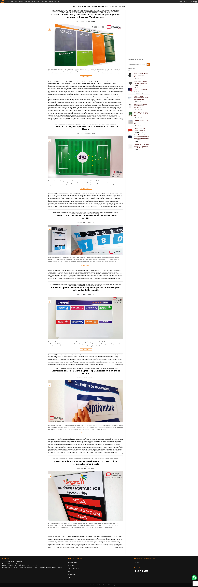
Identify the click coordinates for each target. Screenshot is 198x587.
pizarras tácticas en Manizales (55, 200)
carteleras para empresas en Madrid (99, 99)
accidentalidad (67, 272)
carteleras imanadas (102, 359)
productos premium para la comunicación (89, 116)
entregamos (66, 112)
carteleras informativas (88, 11)
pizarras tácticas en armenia (108, 196)
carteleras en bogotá (116, 446)
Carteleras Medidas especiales (88, 83)
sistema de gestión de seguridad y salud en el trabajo (92, 118)
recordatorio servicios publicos (64, 547)
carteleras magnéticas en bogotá (67, 361)
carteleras (105, 356)
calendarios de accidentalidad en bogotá (114, 439)
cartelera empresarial (103, 442)
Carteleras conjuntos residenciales (103, 458)
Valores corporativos (57, 119)
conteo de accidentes (110, 108)
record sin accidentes (110, 116)
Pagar (185, 1)
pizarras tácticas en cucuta (102, 198)
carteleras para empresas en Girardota (96, 97)
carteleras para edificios (108, 541)
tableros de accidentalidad (94, 278)
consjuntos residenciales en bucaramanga (112, 544)
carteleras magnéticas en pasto (93, 362)
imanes (117, 450)
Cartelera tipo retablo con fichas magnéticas (64, 88)
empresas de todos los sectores (55, 112)
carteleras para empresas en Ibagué (66, 99)
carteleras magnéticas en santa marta (108, 362)
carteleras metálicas (69, 89)
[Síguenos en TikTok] (140, 571)
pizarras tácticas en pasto (94, 200)
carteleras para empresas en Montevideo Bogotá (86, 100)
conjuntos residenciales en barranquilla (86, 542)
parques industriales (110, 113)
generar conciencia (59, 113)
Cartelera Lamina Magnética (79, 10)
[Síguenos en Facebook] (135, 571)
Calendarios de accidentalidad (62, 10)
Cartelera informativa (72, 538)
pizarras (114, 195)
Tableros (20, 1)
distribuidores (100, 110)
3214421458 (11, 561)
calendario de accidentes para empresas (70, 273)
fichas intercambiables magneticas (98, 450)
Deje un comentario (119, 119)
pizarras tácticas (98, 196)
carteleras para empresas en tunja (71, 105)
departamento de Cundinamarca (61, 110)
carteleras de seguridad (96, 446)
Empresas (68, 12)
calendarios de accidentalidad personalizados (93, 86)
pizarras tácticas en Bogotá (61, 198)
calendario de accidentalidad (63, 439)
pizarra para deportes (71, 195)
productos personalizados (74, 116)
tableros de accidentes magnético (108, 278)
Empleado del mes (108, 110)
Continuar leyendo (86, 76)
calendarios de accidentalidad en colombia (96, 441)
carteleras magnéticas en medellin (77, 362)
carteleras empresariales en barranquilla (57, 359)
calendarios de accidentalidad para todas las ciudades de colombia (76, 275)
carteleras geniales (104, 88)
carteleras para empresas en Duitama (56, 96)
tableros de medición (112, 452)
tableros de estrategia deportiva (116, 203)
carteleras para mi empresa (87, 364)
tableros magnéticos (93, 547)
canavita (105, 86)
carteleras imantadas (113, 88)
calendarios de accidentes (78, 442)
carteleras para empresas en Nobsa (66, 102)
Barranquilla (57, 284)
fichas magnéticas (86, 545)
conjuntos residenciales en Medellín (94, 544)
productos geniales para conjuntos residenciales (105, 545)
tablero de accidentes (68, 278)
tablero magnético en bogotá (101, 452)
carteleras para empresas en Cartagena (57, 94)
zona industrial (66, 119)
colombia (90, 108)
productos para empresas (99, 115)
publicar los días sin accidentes (71, 452)
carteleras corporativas (77, 357)
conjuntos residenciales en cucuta (77, 544)
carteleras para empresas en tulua (56, 105)
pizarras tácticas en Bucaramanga (76, 198)
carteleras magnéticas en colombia (61, 362)
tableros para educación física (107, 204)
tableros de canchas (103, 203)
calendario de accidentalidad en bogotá (102, 272)
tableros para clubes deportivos (82, 204)
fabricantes (96, 112)
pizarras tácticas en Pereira (107, 200)
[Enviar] (148, 64)
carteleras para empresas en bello (85, 91)
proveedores (102, 116)
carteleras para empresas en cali (114, 93)
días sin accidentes (73, 110)
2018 (54, 368)
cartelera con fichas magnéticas (110, 275)
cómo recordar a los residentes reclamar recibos (66, 542)
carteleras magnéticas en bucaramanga (84, 361)
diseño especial (87, 110)
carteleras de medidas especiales (83, 446)
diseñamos (80, 110)
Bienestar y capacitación (94, 85)
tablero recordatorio (84, 547)
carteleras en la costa (71, 359)
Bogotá (58, 212)
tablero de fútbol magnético (92, 203)
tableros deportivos (99, 124)
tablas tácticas (58, 203)
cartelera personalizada (113, 86)
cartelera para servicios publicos (94, 538)
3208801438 (19, 561)
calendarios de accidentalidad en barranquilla (94, 439)
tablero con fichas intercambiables (86, 452)
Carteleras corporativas (59, 11)
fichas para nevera (111, 450)
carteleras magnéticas (59, 89)
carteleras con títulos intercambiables (62, 357)
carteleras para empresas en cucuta (90, 94)
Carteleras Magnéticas (101, 11)
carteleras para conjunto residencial (94, 541)
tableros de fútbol (52, 204)
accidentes (73, 272)
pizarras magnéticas (65, 196)
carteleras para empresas (54, 449)
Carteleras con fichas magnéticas (110, 10)
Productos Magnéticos (78, 12)
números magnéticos (58, 452)
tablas (111, 201)
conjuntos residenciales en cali (103, 542)
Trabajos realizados (105, 12)
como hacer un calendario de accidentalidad (82, 449)
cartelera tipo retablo (83, 356)
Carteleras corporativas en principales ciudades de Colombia (66, 539)
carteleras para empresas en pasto (99, 102)
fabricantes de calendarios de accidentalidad (58, 450)
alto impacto (73, 85)
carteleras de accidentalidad (80, 88)
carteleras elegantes (107, 446)
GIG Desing (112, 585)
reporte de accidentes (57, 278)
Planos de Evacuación (54, 1)
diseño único (94, 110)
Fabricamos (90, 112)
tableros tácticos (87, 206)
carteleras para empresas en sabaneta (60, 104)
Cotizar (180, 1)
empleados (115, 110)
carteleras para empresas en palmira (82, 102)
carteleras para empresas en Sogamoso (78, 104)
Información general (68, 113)
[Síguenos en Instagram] (138, 571)
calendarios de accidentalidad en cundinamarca (104, 273)
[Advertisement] (139, 33)
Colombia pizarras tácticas (116, 193)
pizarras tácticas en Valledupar (82, 201)
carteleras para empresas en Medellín (66, 100)
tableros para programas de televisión (63, 206)
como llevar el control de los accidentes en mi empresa (78, 276)
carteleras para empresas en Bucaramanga (61, 93)
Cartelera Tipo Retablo (93, 10)
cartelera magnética (73, 356)
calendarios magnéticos (96, 275)
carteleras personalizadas (69, 108)
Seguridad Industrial (57, 118)
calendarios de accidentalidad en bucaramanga (58, 441)
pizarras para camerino (76, 196)
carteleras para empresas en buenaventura (81, 93)
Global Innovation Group (96, 585)
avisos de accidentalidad (82, 85)
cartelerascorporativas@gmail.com (16, 563)
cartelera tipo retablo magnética (96, 356)
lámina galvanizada (77, 113)
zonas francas (73, 119)
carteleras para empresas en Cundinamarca (108, 94)
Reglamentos (44, 1)
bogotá (54, 439)
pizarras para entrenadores (88, 196)
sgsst (78, 118)
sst (105, 118)
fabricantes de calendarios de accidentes (108, 112)
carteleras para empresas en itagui (82, 99)
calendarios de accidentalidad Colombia (73, 86)
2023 (53, 10)
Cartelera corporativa (93, 442)
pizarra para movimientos (92, 195)
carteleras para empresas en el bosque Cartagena (77, 96)
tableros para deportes (95, 204)
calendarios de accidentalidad (57, 86)
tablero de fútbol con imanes (79, 203)
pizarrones (107, 201)
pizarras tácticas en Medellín (69, 200)
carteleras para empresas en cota (74, 94)
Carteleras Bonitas (72, 444)
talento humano (110, 118)
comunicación (96, 108)
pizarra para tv (102, 195)
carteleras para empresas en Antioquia (83, 89)
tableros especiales (70, 204)
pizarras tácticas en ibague (114, 198)
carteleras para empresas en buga (99, 93)
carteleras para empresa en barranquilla (72, 364)
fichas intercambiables (85, 450)
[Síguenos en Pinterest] (142, 571)
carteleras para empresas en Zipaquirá (73, 107)
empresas (120, 110)
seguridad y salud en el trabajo (69, 118)
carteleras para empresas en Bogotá (101, 91)
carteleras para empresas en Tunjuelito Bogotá (90, 105)
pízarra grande (62, 195)
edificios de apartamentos (54, 545)
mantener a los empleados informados (91, 113)
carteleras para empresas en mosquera (106, 100)
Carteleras (13, 1)
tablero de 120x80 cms (67, 203)
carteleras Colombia (81, 444)
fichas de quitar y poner (74, 450)
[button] (61, 1)
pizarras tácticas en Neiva (82, 200)
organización (103, 113)
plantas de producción (66, 115)
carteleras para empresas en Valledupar (110, 105)
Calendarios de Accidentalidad (32, 1)
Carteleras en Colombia (53, 447)
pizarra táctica (109, 195)
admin (93, 21)
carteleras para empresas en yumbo (56, 107)
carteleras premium (79, 108)
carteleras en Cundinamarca (65, 447)
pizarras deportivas (56, 196)
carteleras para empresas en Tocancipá (112, 104)
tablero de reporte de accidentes (80, 278)
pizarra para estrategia (81, 195)
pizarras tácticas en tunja (68, 201)
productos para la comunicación (61, 116)
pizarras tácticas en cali (89, 198)
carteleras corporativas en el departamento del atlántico (94, 357)
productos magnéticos (88, 115)
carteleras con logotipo (92, 444)
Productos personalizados (92, 12)
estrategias (84, 112)
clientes (86, 108)
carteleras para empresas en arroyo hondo (101, 89)
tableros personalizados (77, 206)
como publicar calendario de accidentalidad (102, 449)
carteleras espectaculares (93, 88)
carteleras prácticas (98, 364)
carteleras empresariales (113, 357)
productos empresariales (77, 115)
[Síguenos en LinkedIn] (145, 571)
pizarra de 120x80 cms (53, 195)
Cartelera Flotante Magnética (69, 212)
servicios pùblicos (75, 547)
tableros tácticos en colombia (110, 206)
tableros (90, 124)
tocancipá (116, 118)
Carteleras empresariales (74, 11)
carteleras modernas (57, 364)
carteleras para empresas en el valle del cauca (99, 96)
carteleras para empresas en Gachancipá (61, 97)
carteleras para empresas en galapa (79, 97)
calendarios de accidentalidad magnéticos (62, 442)
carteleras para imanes (57, 108)
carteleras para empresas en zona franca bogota (93, 107)
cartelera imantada (113, 442)
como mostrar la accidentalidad (99, 276)
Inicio (8, 1)
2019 (56, 124)
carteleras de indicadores (69, 446)
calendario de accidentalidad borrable (84, 272)
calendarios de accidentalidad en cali (78, 441)
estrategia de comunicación (75, 112)
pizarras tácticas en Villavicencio (96, 201)
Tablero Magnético (82, 124)
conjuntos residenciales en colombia (61, 544)
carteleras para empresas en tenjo (95, 104)
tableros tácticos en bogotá (97, 206)
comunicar (102, 108)
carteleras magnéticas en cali (100, 361)
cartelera (86, 442)
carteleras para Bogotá (118, 447)
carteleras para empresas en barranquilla (68, 91)
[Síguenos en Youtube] (147, 571)
